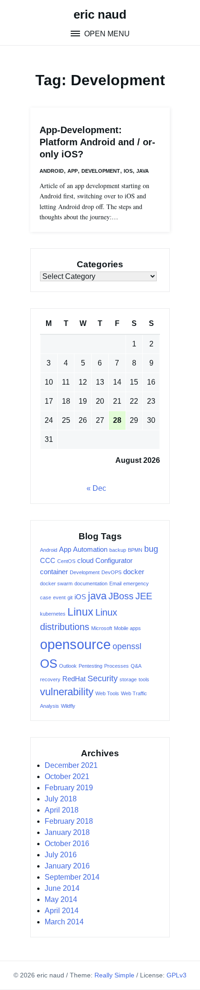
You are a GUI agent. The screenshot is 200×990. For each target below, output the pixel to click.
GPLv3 (177, 975)
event (59, 597)
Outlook (68, 666)
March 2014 (64, 922)
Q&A (136, 666)
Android (52, 171)
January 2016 (67, 866)
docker (133, 572)
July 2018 (61, 799)
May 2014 (61, 899)
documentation (90, 583)
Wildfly (68, 706)
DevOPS (111, 572)
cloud (85, 560)
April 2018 (62, 810)
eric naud (100, 14)
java (97, 596)
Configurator (114, 560)
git (70, 597)
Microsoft (101, 628)
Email (115, 583)
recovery (50, 679)
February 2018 (69, 821)
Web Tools (107, 693)
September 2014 (72, 877)
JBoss (120, 596)
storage (128, 679)
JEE (143, 596)
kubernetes (53, 614)
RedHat (74, 679)
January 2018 (67, 832)
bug (151, 549)
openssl (127, 646)
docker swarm (56, 583)
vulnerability (66, 692)
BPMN (135, 550)
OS (48, 663)
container (54, 572)
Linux (80, 612)
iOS (128, 171)
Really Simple (114, 975)
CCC (47, 560)
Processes (116, 666)
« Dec (96, 488)
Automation (90, 549)
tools (144, 679)
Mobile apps (127, 628)
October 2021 (67, 776)
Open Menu (106, 34)
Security (102, 678)
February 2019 (69, 788)
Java (142, 171)
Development (100, 171)
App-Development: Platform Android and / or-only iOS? (97, 142)
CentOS (66, 561)
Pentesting (90, 666)
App (72, 171)
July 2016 (61, 855)
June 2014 (62, 888)
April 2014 (62, 911)
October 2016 (67, 844)
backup (117, 550)
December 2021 (71, 765)
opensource (75, 644)
